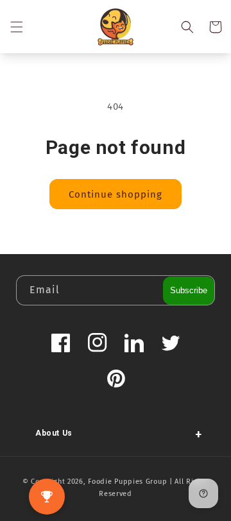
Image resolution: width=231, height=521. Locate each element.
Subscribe (188, 290)
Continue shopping (115, 194)
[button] (16, 27)
